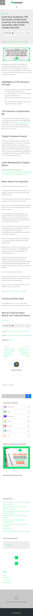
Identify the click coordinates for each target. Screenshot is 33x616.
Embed (27, 41)
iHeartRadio (24, 335)
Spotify (10, 335)
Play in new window (12, 41)
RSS (30, 335)
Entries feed (6, 577)
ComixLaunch (9, 545)
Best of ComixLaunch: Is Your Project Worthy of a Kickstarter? (16, 525)
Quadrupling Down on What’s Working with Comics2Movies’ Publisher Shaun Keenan (23, 352)
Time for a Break (7, 528)
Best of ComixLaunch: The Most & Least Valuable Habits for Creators (16, 503)
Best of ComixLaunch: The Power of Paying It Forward (15, 516)
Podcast (11, 340)
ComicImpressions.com (23, 122)
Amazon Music (16, 335)
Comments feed (7, 580)
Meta (5, 572)
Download (21, 41)
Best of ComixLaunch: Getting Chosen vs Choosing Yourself (14, 521)
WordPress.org (7, 582)
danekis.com (5, 320)
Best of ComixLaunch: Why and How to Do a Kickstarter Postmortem (15, 507)
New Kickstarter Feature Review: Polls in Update (16, 531)
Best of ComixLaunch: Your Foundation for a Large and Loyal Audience (16, 512)
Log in (4, 575)
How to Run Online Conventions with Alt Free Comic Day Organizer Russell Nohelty (9, 352)
